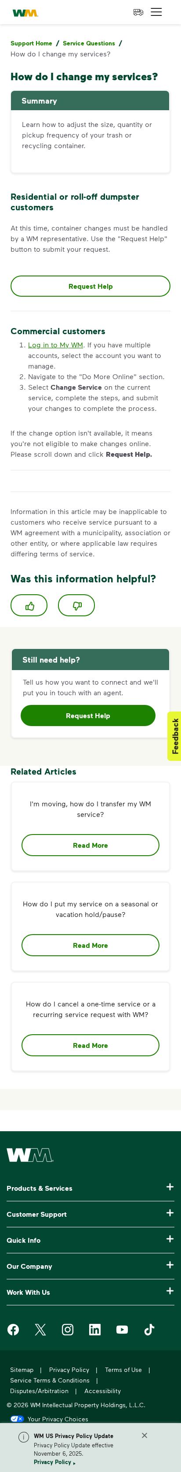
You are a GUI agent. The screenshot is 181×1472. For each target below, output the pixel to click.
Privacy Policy (52, 1461)
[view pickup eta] (138, 12)
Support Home (31, 43)
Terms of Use (123, 1369)
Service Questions (89, 43)
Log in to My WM (55, 344)
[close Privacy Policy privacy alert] (145, 1435)
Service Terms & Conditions (50, 1380)
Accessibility (102, 1390)
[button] (156, 12)
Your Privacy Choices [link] (58, 1418)
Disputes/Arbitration (39, 1390)
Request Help (91, 286)
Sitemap (21, 1369)
